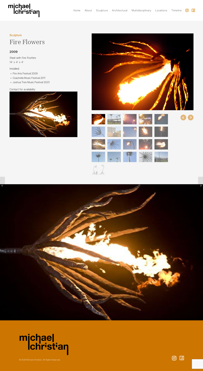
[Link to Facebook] (193, 10)
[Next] (190, 117)
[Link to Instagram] (187, 10)
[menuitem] (77, 10)
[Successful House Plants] (200, 185)
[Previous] (183, 117)
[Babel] (2, 185)
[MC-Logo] (24, 10)
